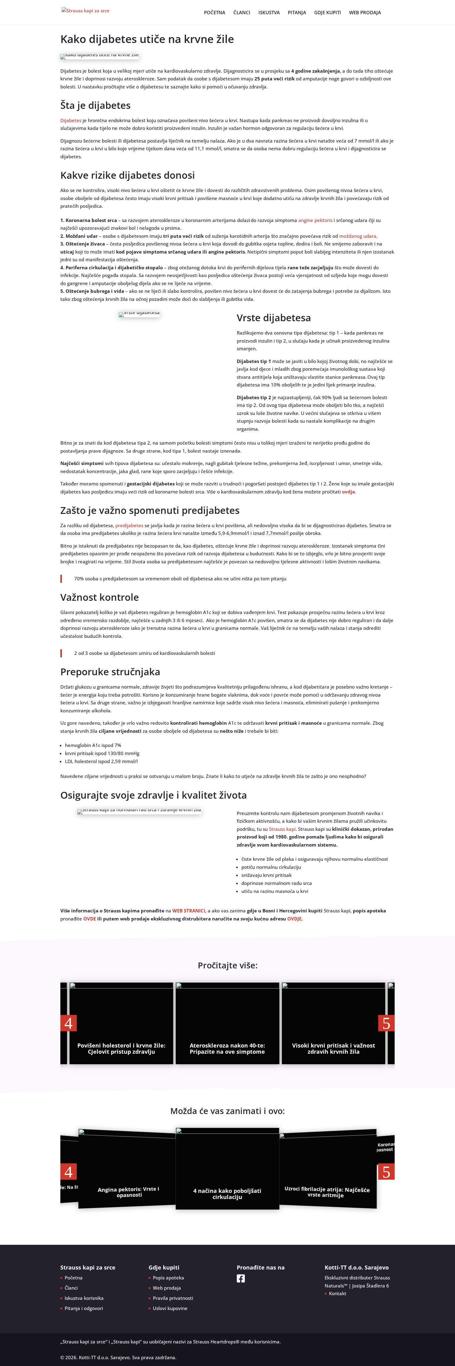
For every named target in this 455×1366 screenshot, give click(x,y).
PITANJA (297, 12)
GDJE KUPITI (327, 12)
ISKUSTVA (269, 12)
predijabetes (129, 525)
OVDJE (294, 919)
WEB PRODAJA (365, 12)
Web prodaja (167, 1288)
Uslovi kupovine (170, 1308)
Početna (74, 1277)
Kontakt (337, 1293)
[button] (68, 1023)
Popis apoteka (168, 1277)
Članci (71, 1288)
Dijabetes (70, 120)
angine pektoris (315, 220)
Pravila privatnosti (173, 1298)
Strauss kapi (282, 829)
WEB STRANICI (188, 910)
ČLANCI (241, 12)
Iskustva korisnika (84, 1298)
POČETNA (214, 12)
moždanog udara (357, 236)
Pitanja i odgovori (84, 1308)
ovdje (348, 492)
